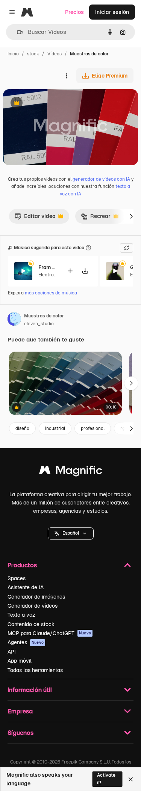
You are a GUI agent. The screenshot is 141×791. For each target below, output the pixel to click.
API (12, 651)
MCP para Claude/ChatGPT (49, 633)
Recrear (96, 218)
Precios (74, 12)
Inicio (13, 54)
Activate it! (106, 778)
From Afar (47, 267)
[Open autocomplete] (16, 32)
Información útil (30, 689)
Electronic (49, 275)
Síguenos (20, 732)
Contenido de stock (31, 624)
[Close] (131, 779)
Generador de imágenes (36, 596)
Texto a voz (21, 614)
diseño (22, 428)
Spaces (17, 578)
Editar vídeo (35, 218)
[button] (71, 533)
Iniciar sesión (112, 12)
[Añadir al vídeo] (70, 271)
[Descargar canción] (85, 271)
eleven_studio (39, 324)
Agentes (26, 642)
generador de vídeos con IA (101, 179)
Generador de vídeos (33, 605)
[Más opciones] (66, 75)
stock (33, 54)
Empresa (20, 711)
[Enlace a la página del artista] (14, 320)
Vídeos (54, 54)
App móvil (20, 660)
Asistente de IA (26, 587)
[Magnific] (70, 472)
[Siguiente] (131, 216)
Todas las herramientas (35, 670)
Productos (22, 565)
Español (70, 533)
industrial (55, 428)
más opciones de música (51, 293)
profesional (93, 428)
